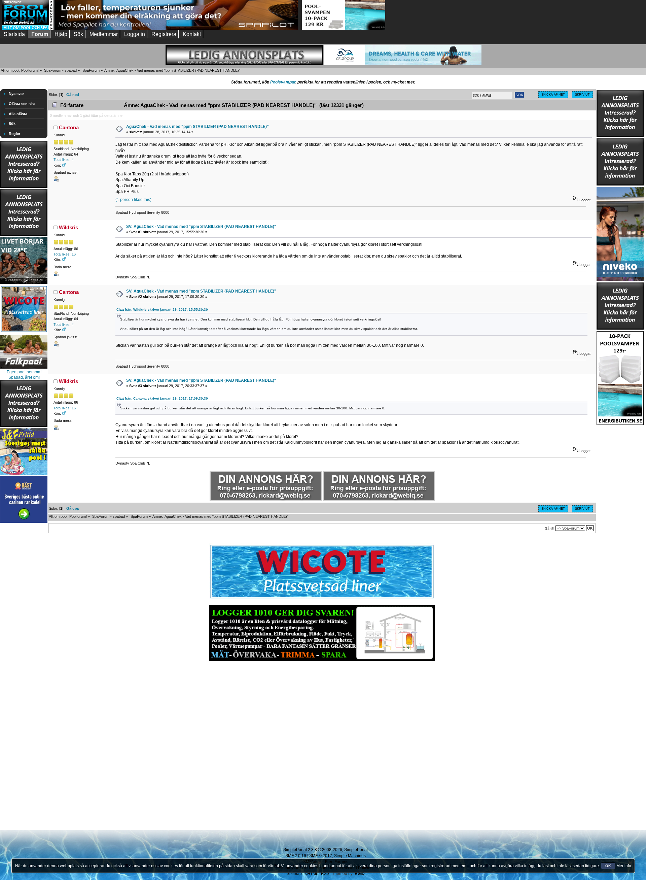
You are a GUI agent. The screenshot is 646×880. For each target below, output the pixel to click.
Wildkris (68, 227)
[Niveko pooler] (620, 232)
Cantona (69, 127)
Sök (12, 124)
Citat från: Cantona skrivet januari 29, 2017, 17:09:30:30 (162, 398)
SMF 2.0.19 (295, 855)
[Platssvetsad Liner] (322, 598)
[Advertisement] (23, 625)
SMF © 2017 (320, 855)
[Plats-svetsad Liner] (23, 333)
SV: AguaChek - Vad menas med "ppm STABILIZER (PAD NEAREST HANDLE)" (201, 226)
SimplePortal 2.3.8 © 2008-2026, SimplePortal (325, 849)
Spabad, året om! (24, 377)
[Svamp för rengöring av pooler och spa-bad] (620, 376)
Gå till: (549, 528)
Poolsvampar (282, 82)
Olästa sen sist (22, 104)
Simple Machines (350, 855)
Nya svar (16, 94)
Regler (14, 134)
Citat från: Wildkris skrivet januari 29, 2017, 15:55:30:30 (162, 309)
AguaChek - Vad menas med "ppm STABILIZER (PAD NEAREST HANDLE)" (197, 126)
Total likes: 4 (63, 160)
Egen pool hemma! (24, 372)
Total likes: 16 (64, 254)
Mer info (623, 866)
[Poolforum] (27, 29)
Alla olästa (18, 114)
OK (608, 866)
